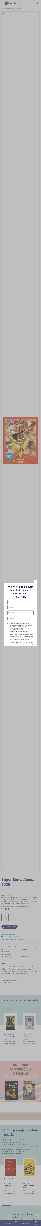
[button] (35, 581)
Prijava (11, 618)
